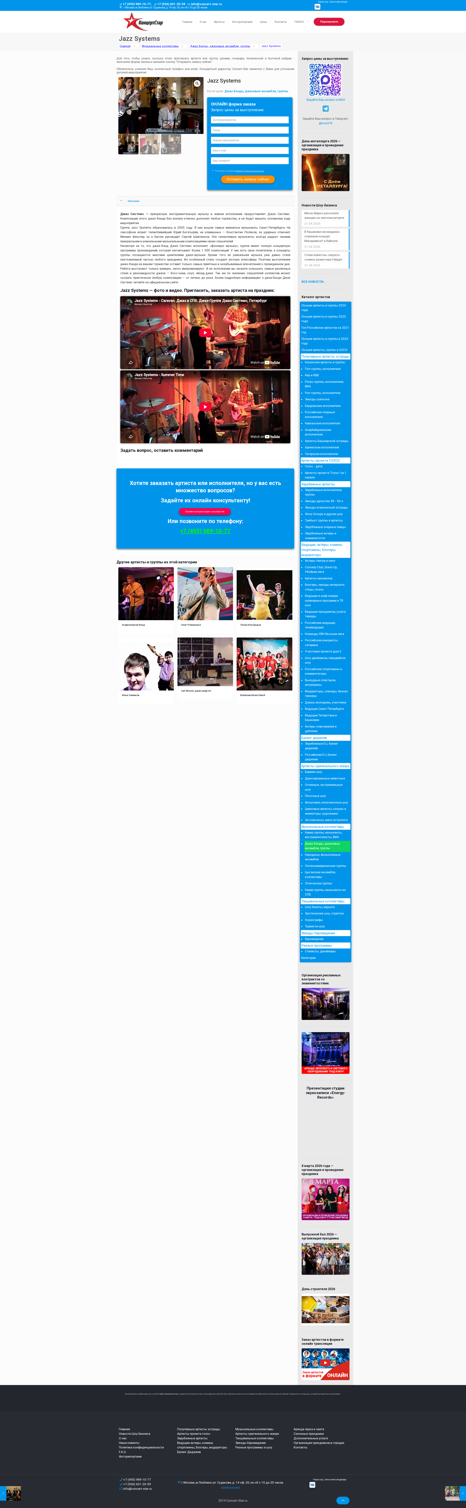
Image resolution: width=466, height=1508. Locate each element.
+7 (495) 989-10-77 (205, 531)
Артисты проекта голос (193, 1433)
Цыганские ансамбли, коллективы (320, 874)
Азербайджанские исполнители (318, 432)
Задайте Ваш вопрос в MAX (325, 99)
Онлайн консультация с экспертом (204, 511)
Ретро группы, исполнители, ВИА (324, 384)
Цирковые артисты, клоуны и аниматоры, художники (325, 811)
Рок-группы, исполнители (322, 393)
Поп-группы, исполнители (323, 369)
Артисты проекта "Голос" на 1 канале (325, 475)
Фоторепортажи (130, 1456)
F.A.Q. (123, 1452)
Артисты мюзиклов (318, 578)
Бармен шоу (313, 772)
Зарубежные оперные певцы (325, 527)
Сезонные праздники (309, 1433)
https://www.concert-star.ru (169, 1394)
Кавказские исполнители (322, 423)
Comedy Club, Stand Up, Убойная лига (321, 569)
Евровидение (314, 939)
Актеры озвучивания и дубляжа (321, 729)
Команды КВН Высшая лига (324, 634)
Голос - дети (313, 466)
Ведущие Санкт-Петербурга (324, 709)
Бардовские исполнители (323, 406)
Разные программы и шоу (253, 1447)
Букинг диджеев (314, 738)
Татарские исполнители (321, 454)
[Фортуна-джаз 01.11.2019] (10, 1493)
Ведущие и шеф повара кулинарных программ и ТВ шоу (324, 600)
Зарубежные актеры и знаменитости (320, 535)
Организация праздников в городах (319, 1443)
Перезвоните (329, 21)
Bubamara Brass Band (252, 695)
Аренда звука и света (309, 1429)
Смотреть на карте (230, 1487)
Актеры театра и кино (320, 560)
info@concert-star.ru (206, 4)
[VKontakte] (317, 7)
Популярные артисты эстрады (325, 357)
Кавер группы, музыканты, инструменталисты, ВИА (323, 835)
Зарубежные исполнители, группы (323, 492)
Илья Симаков (130, 695)
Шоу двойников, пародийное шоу (325, 660)
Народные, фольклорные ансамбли (322, 857)
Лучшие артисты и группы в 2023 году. (324, 341)
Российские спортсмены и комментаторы (323, 671)
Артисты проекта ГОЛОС (320, 461)
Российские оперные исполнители (320, 414)
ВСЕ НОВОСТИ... (314, 281)
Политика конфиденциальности (141, 1447)
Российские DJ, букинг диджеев (321, 757)
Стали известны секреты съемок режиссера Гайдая (323, 257)
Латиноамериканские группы (325, 866)
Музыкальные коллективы (160, 46)
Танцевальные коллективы (322, 901)
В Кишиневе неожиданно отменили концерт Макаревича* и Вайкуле (322, 236)
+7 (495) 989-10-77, (137, 4)
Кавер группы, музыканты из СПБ (325, 892)
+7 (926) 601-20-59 (171, 4)
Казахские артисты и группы (325, 362)
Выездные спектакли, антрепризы (320, 682)
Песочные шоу (315, 796)
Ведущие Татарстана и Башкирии (321, 717)
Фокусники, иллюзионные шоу (326, 802)
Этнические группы (318, 883)
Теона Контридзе (250, 624)
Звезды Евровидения (318, 933)
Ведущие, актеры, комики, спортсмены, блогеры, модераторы (321, 550)
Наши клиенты (129, 1443)
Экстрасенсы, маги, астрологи (326, 820)
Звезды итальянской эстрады (326, 507)
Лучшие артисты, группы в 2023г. (324, 350)
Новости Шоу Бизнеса (134, 1433)
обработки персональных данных (250, 171)
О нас (123, 1438)
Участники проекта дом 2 (323, 651)
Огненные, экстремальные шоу (324, 787)
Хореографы (314, 920)
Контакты (300, 1447)
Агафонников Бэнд (133, 624)
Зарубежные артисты (318, 484)
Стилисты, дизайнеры (320, 951)
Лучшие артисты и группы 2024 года (323, 308)
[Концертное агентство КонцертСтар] (143, 22)
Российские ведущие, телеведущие (320, 625)
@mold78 (325, 123)
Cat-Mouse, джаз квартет (196, 690)
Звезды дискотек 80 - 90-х (324, 501)
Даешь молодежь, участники (325, 702)
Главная (125, 46)
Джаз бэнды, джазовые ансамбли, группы (220, 46)
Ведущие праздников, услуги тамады (325, 614)
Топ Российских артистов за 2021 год (325, 330)
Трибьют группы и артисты (324, 520)
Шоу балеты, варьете (320, 907)
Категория (308, 958)
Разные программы (316, 946)
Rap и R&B (312, 375)
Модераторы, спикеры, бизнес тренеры (326, 693)
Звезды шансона (317, 399)
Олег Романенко (191, 624)
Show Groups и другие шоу (324, 514)
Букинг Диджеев (189, 1452)
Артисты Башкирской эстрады (326, 441)
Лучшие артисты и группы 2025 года (323, 319)
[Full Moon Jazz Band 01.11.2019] (455, 1493)
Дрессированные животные (325, 778)
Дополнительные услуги (311, 1438)
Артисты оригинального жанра (325, 766)
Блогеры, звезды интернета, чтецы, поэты (325, 587)
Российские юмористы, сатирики (321, 642)
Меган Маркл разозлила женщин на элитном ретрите (324, 215)
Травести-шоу (315, 926)
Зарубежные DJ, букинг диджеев (321, 746)
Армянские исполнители (322, 447)
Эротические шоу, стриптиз (324, 913)
